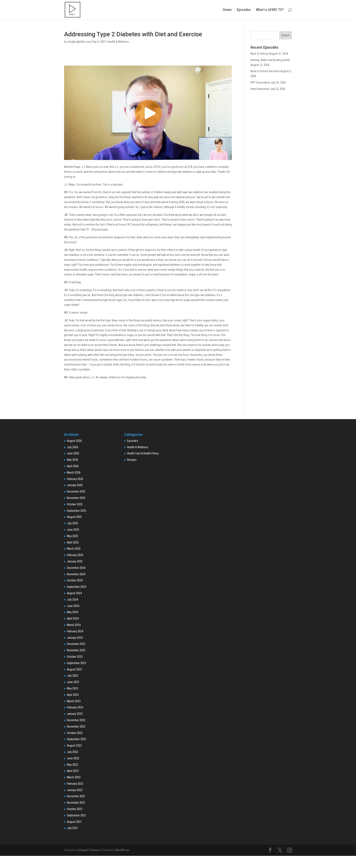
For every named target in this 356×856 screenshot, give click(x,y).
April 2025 (73, 542)
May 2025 (72, 536)
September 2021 (76, 815)
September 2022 (76, 739)
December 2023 (76, 644)
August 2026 (74, 440)
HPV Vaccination (260, 82)
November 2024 (76, 574)
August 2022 (74, 745)
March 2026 (74, 472)
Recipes (132, 459)
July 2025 (72, 523)
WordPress (122, 850)
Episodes (244, 10)
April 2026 (73, 466)
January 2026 (75, 485)
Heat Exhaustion (260, 89)
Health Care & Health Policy (143, 453)
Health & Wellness (118, 41)
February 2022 (75, 783)
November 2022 (76, 726)
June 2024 (73, 606)
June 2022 (73, 758)
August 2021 (74, 821)
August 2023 (74, 669)
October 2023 (75, 656)
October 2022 (75, 733)
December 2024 (76, 567)
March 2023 (74, 701)
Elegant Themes (89, 850)
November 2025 (76, 498)
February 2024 (75, 631)
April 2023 (73, 694)
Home (227, 10)
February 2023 (75, 707)
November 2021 (76, 802)
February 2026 (75, 479)
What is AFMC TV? (270, 10)
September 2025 (76, 510)
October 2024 (75, 580)
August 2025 (74, 517)
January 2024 (75, 637)
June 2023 (73, 682)
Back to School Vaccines (265, 71)
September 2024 (76, 586)
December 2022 (76, 720)
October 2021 (75, 809)
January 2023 (75, 713)
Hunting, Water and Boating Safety (270, 60)
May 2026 (72, 459)
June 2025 (73, 529)
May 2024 (72, 612)
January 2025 (75, 561)
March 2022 (74, 777)
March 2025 (74, 548)
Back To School (260, 53)
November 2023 (76, 650)
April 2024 (73, 618)
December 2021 (76, 796)
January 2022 (75, 790)
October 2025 (75, 504)
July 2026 (72, 447)
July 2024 (72, 599)
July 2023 (72, 675)
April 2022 (73, 771)
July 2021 (72, 828)
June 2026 (73, 453)
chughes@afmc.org (78, 41)
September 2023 (76, 663)
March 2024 (74, 625)
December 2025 (76, 491)
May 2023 (72, 688)
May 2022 (72, 764)
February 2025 (75, 555)
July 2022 (72, 752)
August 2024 (74, 593)
